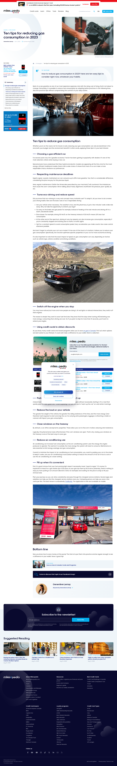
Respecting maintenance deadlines (14, 89)
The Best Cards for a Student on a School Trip (43, 658)
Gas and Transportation (94, 722)
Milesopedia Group (31, 690)
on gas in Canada (89, 331)
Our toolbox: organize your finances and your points (70, 680)
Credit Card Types (93, 706)
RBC (27, 728)
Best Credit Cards (93, 677)
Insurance (90, 688)
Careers (28, 686)
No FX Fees (90, 733)
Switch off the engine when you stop (14, 93)
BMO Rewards (60, 717)
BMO (27, 711)
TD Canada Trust (31, 737)
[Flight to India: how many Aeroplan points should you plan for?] (100, 649)
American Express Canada (33, 708)
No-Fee (89, 731)
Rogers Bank (29, 731)
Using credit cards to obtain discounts (15, 95)
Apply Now (107, 373)
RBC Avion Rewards (62, 735)
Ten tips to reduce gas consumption (15, 85)
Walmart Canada (31, 742)
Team (27, 684)
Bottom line (8, 108)
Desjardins (29, 717)
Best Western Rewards (63, 715)
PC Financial (29, 726)
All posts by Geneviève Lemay (62, 587)
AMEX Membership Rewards (64, 711)
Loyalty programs (62, 706)
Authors (28, 681)
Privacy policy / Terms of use (106, 761)
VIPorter (59, 742)
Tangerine (29, 735)
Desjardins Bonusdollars (63, 722)
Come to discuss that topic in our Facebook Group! (57, 574)
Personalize (58, 400)
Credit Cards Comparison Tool (96, 681)
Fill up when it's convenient (12, 105)
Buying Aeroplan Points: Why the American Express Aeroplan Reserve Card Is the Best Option (15, 659)
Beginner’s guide (61, 685)
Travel (89, 684)
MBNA (27, 722)
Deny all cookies (58, 396)
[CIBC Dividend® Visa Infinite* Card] (38, 389)
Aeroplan (89, 686)
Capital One (29, 713)
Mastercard (90, 711)
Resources (60, 677)
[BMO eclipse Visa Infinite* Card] (38, 374)
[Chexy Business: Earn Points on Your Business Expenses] (72, 649)
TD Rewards (60, 740)
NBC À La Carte (61, 733)
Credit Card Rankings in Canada (96, 679)
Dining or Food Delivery (93, 719)
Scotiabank (29, 733)
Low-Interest (90, 728)
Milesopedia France (31, 695)
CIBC (27, 715)
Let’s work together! (31, 699)
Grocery (89, 724)
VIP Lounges (90, 742)
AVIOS (58, 713)
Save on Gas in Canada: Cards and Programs (71, 564)
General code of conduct (33, 697)
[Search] (94, 11)
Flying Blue (59, 724)
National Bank (30, 724)
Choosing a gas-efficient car (13, 87)
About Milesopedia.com (33, 679)
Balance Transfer (92, 717)
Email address (73, 351)
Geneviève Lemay (62, 584)
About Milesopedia (32, 677)
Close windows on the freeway (13, 101)
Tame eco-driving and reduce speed (15, 91)
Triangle (28, 740)
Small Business (91, 735)
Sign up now (104, 354)
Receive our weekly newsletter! (65, 687)
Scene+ (59, 737)
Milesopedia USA (30, 692)
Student (89, 737)
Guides (6, 655)
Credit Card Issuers (32, 706)
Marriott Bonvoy (61, 731)
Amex (88, 708)
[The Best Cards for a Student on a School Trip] (44, 649)
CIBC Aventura (61, 719)
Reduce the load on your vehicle (13, 99)
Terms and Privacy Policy (75, 360)
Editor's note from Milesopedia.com (104, 57)
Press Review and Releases (33, 688)
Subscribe (108, 11)
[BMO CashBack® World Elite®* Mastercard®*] (38, 382)
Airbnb (89, 715)
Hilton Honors (60, 726)
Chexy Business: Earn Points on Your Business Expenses (71, 658)
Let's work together (92, 761)
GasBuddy (68, 481)
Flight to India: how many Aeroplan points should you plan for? (99, 658)
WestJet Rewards (62, 744)
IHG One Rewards (61, 728)
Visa (88, 713)
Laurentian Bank (30, 719)
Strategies (39, 63)
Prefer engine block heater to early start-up (16, 97)
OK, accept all (58, 392)
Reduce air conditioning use (13, 103)
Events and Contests (63, 683)
